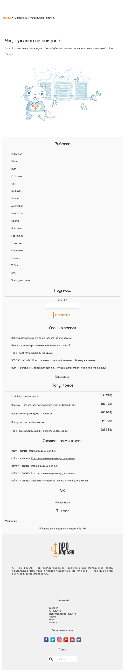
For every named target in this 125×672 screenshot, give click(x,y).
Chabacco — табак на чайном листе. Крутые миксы (59, 480)
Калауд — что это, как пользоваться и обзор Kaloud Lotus (43, 404)
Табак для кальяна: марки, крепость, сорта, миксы (39, 430)
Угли (13, 272)
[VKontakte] (79, 638)
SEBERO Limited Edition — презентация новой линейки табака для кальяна (53, 360)
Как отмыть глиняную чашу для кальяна (53, 458)
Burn (13, 168)
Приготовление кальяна (62, 613)
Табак (14, 265)
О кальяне (17, 242)
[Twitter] (52, 638)
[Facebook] (46, 638)
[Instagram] (59, 638)
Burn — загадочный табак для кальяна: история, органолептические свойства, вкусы (58, 367)
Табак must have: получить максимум (32, 352)
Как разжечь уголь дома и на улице (31, 413)
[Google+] (65, 638)
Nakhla (15, 220)
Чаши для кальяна (21, 280)
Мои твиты (11, 520)
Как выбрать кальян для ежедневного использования (41, 337)
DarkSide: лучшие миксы (24, 396)
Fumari (15, 198)
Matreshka (17, 205)
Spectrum (16, 228)
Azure (14, 161)
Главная (6, 17)
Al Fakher (16, 153)
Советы (15, 257)
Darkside (16, 190)
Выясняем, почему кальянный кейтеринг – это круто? (40, 345)
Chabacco (16, 176)
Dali (13, 183)
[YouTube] (72, 638)
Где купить (17, 235)
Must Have (17, 213)
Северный (17, 250)
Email (62, 300)
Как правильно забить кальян (28, 422)
